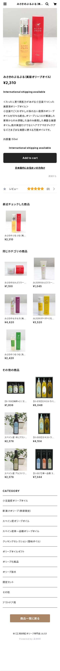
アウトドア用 (9, 602)
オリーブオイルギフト (13, 551)
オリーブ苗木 (9, 571)
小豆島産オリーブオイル (15, 500)
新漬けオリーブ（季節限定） (17, 510)
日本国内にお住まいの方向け (30, 167)
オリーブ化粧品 (11, 561)
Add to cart (30, 158)
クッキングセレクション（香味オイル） (22, 541)
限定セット (8, 582)
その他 (6, 592)
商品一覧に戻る (30, 618)
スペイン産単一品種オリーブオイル (21, 531)
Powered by (26, 639)
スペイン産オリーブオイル (16, 521)
